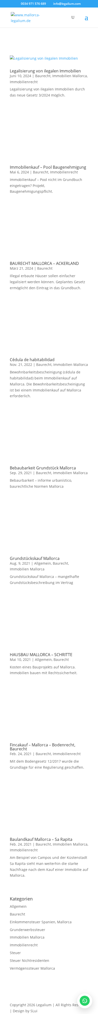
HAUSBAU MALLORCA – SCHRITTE (41, 654)
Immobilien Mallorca (69, 75)
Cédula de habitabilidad (32, 359)
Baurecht (43, 75)
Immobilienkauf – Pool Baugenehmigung (48, 167)
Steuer (15, 952)
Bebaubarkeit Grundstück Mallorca (43, 468)
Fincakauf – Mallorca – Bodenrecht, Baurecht (42, 747)
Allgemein (42, 563)
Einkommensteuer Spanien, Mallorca (41, 922)
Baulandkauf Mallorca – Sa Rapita (41, 839)
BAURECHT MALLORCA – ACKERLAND (44, 263)
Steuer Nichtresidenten (29, 960)
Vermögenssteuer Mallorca (32, 968)
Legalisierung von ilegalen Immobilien (45, 71)
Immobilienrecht (24, 81)
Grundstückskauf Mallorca (35, 558)
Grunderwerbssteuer (27, 929)
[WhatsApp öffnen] (84, 1000)
